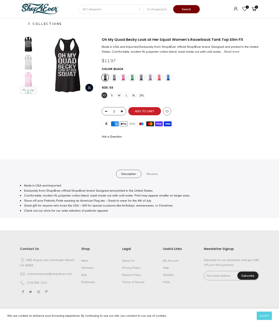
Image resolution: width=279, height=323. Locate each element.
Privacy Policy (131, 268)
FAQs (166, 282)
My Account (171, 260)
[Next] (88, 65)
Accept (264, 315)
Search (186, 9)
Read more (231, 51)
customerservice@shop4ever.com (49, 274)
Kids (84, 275)
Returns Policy (131, 275)
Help (166, 268)
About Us (128, 260)
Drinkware (88, 282)
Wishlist (168, 275)
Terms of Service (133, 282)
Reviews (152, 174)
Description (128, 174)
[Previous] (45, 65)
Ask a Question (112, 136)
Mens (84, 260)
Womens (87, 268)
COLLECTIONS (47, 24)
